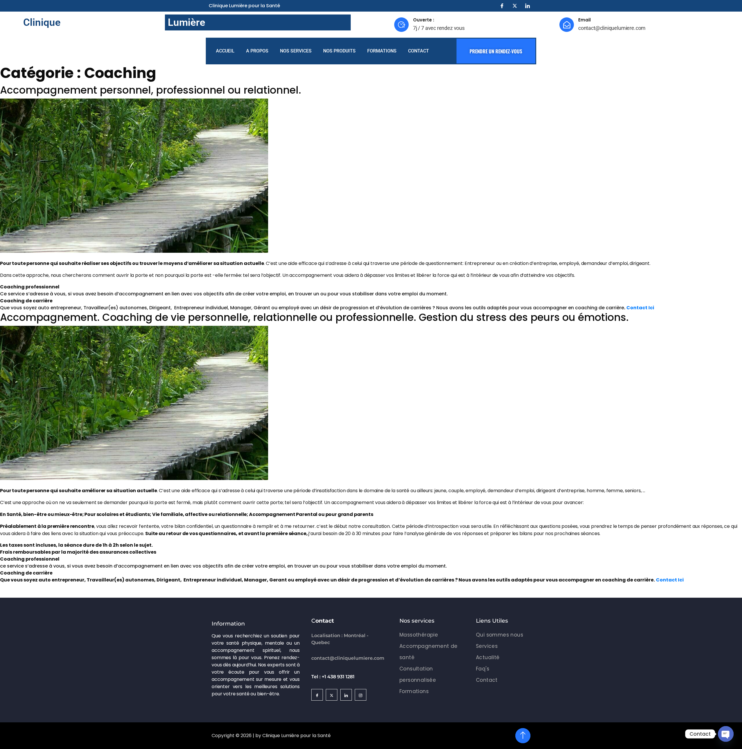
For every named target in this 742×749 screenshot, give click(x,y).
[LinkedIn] (527, 5)
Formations (382, 51)
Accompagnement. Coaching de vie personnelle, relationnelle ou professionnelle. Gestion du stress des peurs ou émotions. (314, 317)
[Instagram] (360, 695)
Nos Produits (339, 51)
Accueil (225, 51)
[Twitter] (514, 5)
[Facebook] (502, 5)
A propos (257, 51)
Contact (418, 51)
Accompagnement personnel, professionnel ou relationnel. (150, 90)
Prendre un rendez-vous (496, 51)
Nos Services (296, 51)
